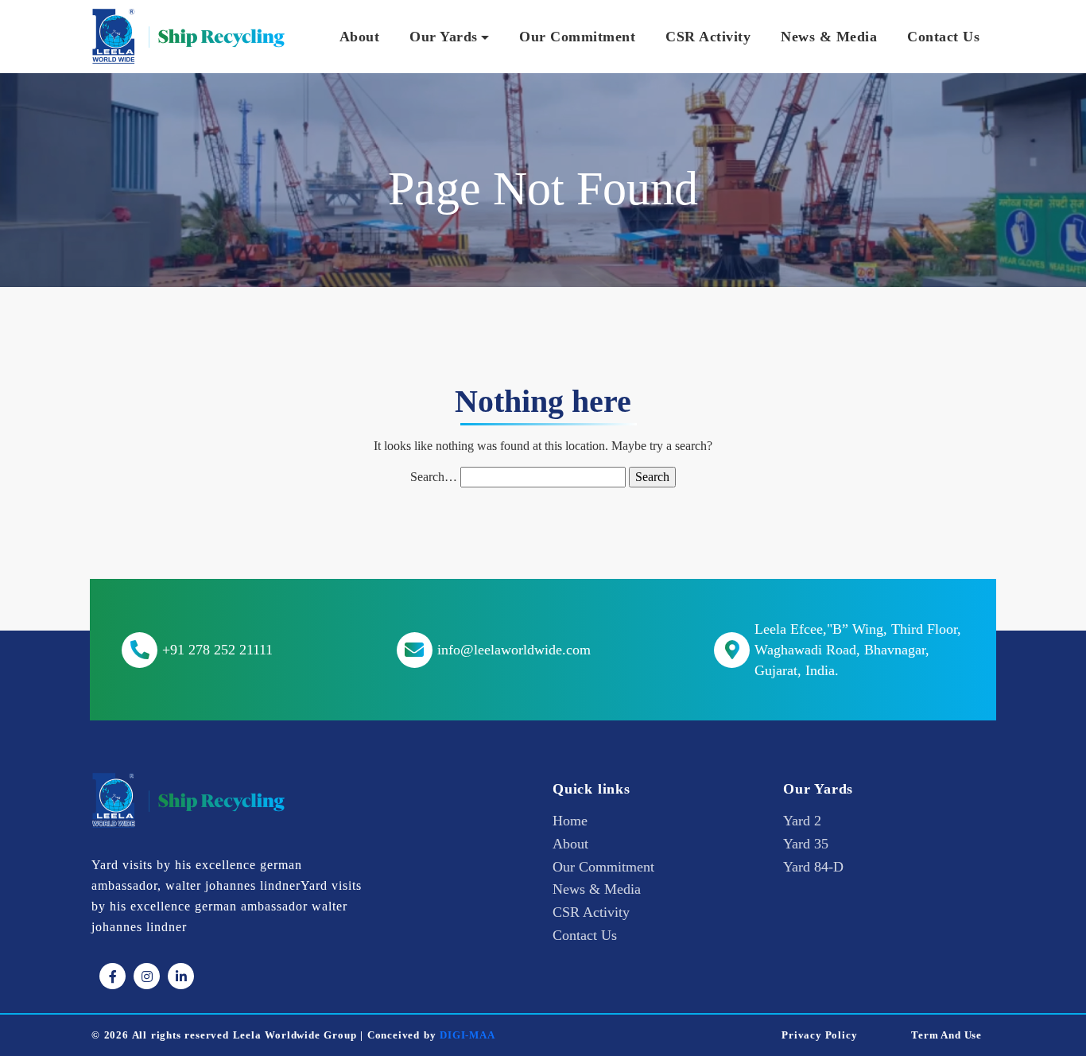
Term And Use (946, 1035)
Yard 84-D (813, 867)
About (359, 37)
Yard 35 (805, 844)
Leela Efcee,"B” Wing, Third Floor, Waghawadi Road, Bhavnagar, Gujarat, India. (857, 649)
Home (570, 821)
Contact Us (943, 37)
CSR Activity (708, 37)
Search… (433, 476)
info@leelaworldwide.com (514, 650)
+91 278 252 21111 (217, 650)
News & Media (829, 37)
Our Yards (443, 37)
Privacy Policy (819, 1035)
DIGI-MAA (467, 1035)
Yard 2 (802, 821)
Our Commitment (577, 37)
